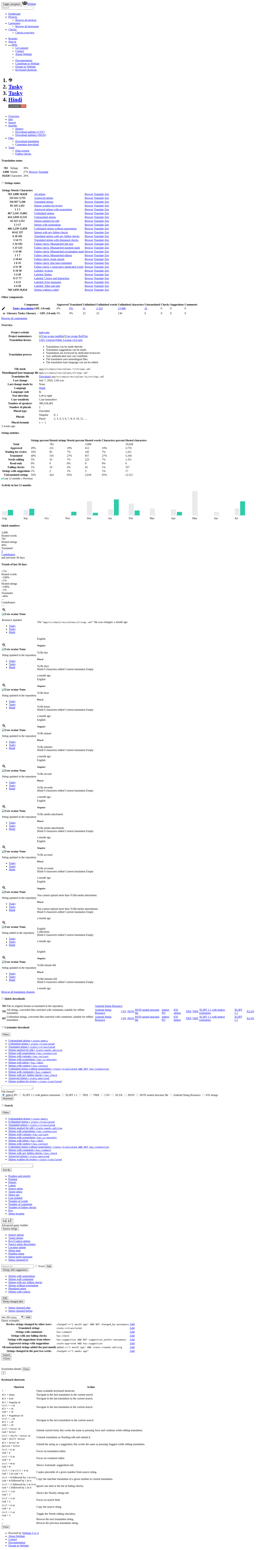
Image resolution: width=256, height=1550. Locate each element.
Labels (12, 1185)
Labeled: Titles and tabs (47, 285)
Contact (19, 51)
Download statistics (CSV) (30, 131)
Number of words (18, 1201)
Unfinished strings (44, 213)
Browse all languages (27, 26)
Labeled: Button (43, 274)
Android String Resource (108, 1006)
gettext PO (11, 1095)
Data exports (22, 150)
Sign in (12, 41)
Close (26, 1369)
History (19, 128)
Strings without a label (46, 289)
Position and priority (19, 1176)
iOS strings (177, 1011)
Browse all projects (25, 20)
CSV (124, 1011)
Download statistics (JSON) (30, 135)
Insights (12, 125)
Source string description (22, 1244)
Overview (13, 116)
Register (12, 38)
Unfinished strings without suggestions (55, 228)
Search (12, 122)
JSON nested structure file (154, 1095)
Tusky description (23, 308)
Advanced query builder (14, 1225)
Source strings (16, 1234)
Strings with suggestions (47, 224)
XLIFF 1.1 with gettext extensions (41, 1095)
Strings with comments (20, 1279)
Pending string (16, 1253)
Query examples (10, 1320)
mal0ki (58, 336)
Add (49, 1266)
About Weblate (23, 54)
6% (71, 308)
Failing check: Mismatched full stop (53, 243)
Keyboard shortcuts (26, 69)
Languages (14, 23)
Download (45, 376)
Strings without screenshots (23, 1285)
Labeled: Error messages (47, 282)
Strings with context (19, 1291)
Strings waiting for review (48, 205)
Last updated (15, 1197)
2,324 (99, 308)
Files (11, 138)
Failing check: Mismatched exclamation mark (59, 251)
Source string (15, 1188)
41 (84, 308)
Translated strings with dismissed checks (56, 240)
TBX (189, 1011)
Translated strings (43, 201)
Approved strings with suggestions (53, 209)
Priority (12, 1182)
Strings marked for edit (46, 220)
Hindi (15, 99)
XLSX (250, 1011)
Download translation (27, 141)
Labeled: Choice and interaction (51, 278)
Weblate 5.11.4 (30, 1533)
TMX (195, 1011)
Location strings (17, 1247)
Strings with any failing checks (51, 232)
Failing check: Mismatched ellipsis (53, 255)
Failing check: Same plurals (49, 259)
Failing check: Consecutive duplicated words (58, 266)
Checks (12, 29)
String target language (20, 1256)
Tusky (15, 86)
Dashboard (14, 13)
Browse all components (14, 318)
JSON (130, 1011)
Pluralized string (17, 1288)
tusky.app (44, 332)
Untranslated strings (45, 217)
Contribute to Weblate (27, 63)
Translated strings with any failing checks (56, 236)
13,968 (122, 308)
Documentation (23, 60)
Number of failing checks (22, 1207)
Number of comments (20, 1204)
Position (12, 1179)
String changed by (18, 1259)
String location (16, 1213)
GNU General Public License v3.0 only (61, 340)
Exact (41, 1266)
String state (14, 1250)
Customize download (27, 144)
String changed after (19, 1307)
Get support (21, 47)
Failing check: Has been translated (53, 263)
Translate (43, 171)
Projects (12, 16)
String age (14, 1194)
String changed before (20, 1310)
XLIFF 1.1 (71, 1095)
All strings (39, 194)
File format (8, 1091)
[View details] (4, 610)
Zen (106, 194)
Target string (15, 1191)
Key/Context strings (19, 1241)
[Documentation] (2, 183)
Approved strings (43, 197)
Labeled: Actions (43, 270)
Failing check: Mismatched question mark (57, 247)
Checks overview (24, 32)
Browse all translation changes (18, 991)
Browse (33, 171)
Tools (11, 147)
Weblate (31, 3)
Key (10, 1210)
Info (10, 119)
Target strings (15, 1237)
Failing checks (23, 153)
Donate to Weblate (25, 66)
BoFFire (83, 336)
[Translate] (3, 309)
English (41, 638)
